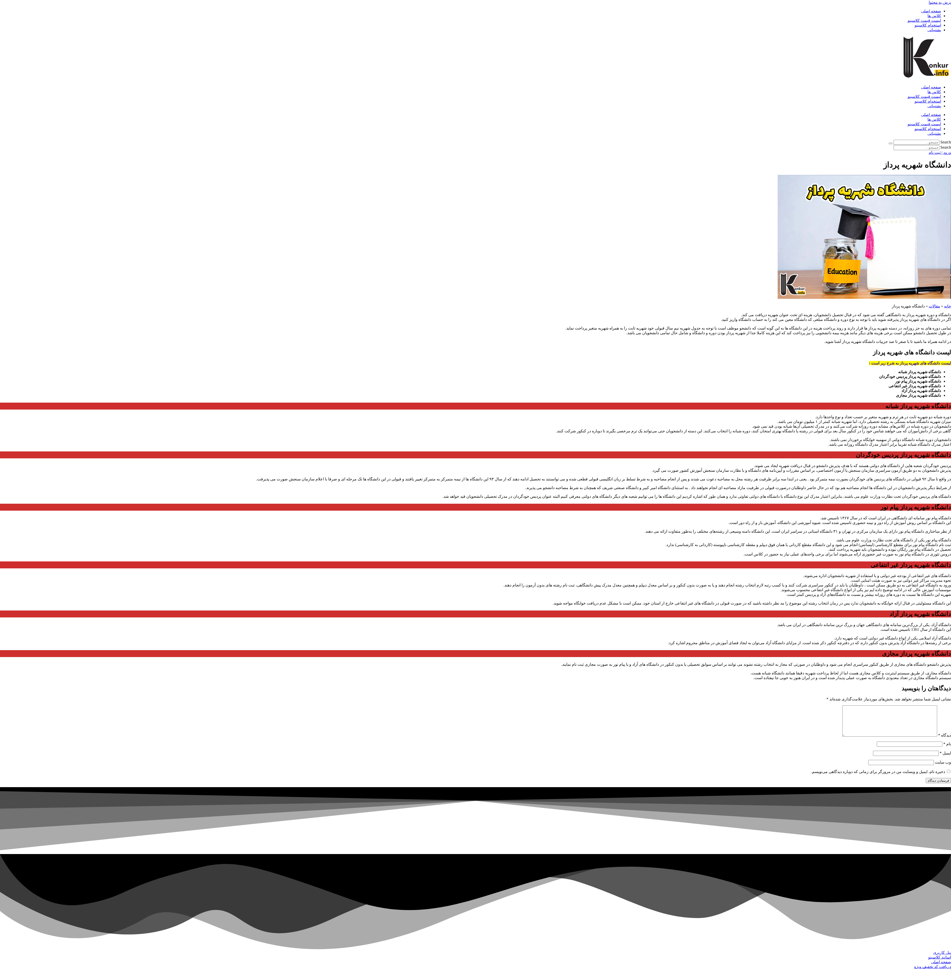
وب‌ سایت (943, 762)
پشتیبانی (934, 30)
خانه (947, 306)
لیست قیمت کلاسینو (924, 20)
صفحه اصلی (931, 11)
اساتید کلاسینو (939, 957)
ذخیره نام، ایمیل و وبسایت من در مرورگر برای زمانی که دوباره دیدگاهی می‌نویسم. (878, 772)
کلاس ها (934, 16)
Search (945, 142)
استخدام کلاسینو (928, 25)
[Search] (891, 143)
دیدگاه (944, 735)
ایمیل (945, 753)
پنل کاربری (942, 952)
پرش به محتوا (940, 2)
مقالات (934, 306)
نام (947, 744)
